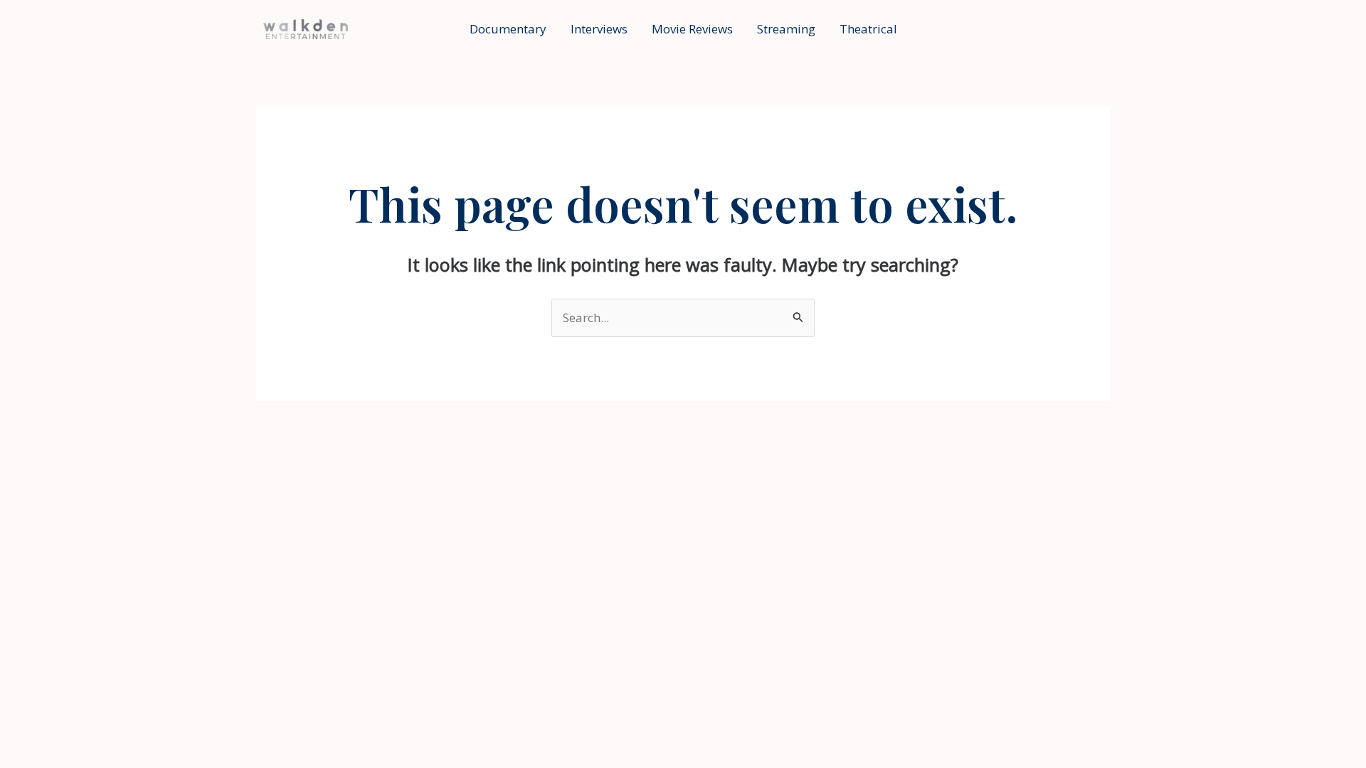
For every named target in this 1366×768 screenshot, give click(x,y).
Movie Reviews (692, 29)
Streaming (786, 29)
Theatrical (868, 29)
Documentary (508, 29)
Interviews (599, 29)
